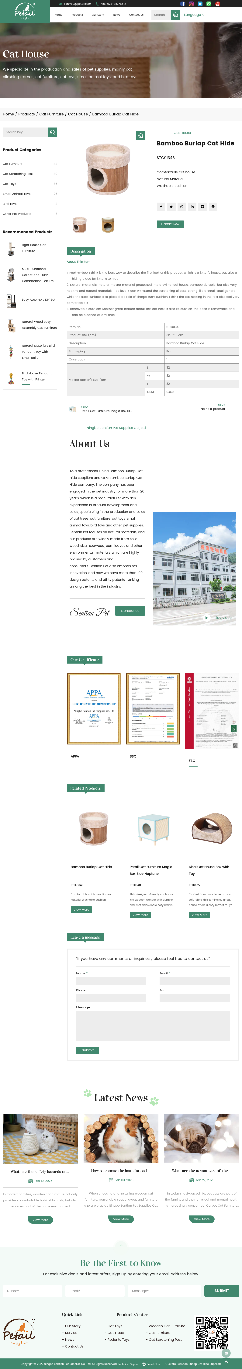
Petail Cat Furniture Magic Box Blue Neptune (151, 870)
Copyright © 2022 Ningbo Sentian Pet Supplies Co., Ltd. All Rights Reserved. (69, 1364)
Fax (162, 990)
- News (68, 1339)
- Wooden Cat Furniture (165, 1326)
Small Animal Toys (16, 193)
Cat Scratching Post (18, 173)
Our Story (98, 15)
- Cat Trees (114, 1333)
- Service (69, 1333)
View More (81, 909)
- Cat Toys (113, 1326)
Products (77, 15)
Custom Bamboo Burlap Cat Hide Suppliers (193, 1364)
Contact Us (136, 15)
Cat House (78, 114)
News (116, 15)
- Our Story (71, 1326)
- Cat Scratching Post (164, 1339)
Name (82, 973)
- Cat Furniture (158, 1333)
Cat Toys (9, 183)
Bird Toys (9, 203)
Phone (80, 990)
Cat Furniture (51, 114)
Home (58, 15)
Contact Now (170, 224)
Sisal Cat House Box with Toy (209, 870)
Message (83, 1007)
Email (165, 973)
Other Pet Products (17, 213)
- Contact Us (72, 1346)
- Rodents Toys (117, 1339)
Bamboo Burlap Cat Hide (91, 867)
